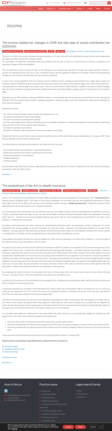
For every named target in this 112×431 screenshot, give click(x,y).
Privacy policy (83, 394)
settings (14, 429)
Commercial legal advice (51, 411)
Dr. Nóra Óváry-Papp (10, 352)
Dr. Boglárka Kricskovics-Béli (13, 349)
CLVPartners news (9, 357)
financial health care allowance (14, 193)
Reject (80, 427)
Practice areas (65, 8)
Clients (79, 8)
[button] (51, 8)
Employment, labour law (13, 51)
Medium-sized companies (35, 51)
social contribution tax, (92, 51)
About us (50, 8)
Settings (93, 427)
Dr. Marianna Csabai (10, 346)
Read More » (7, 174)
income (80, 51)
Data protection (48, 398)
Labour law (46, 391)
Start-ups (60, 51)
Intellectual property (49, 401)
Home (40, 8)
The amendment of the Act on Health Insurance (34, 185)
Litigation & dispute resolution (53, 414)
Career (90, 8)
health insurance (33, 193)
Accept (68, 427)
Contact (107, 8)
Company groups (29, 191)
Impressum (82, 397)
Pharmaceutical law (11, 191)
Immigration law (48, 421)
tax (103, 51)
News (98, 8)
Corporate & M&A (48, 394)
